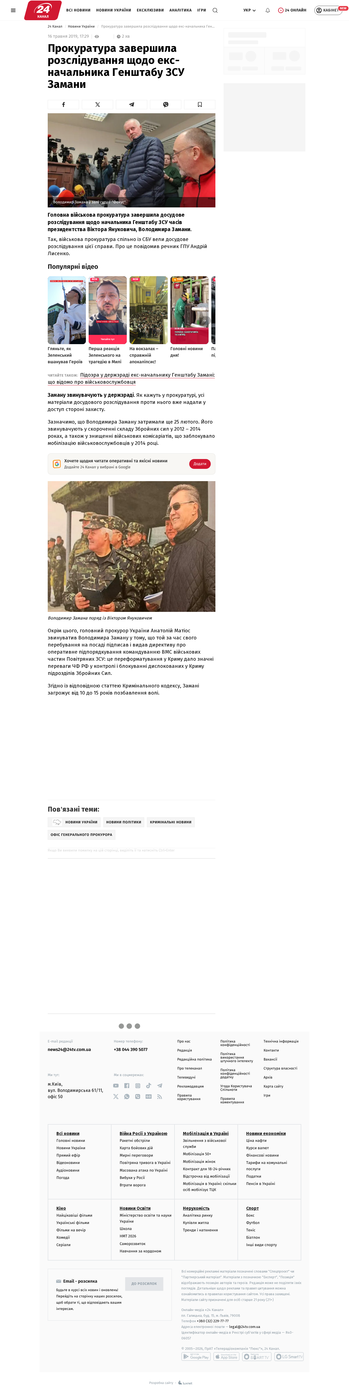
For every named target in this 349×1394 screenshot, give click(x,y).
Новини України (113, 10)
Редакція (184, 1050)
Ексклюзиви (150, 10)
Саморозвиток (133, 1243)
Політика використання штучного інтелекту (236, 1057)
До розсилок (144, 1284)
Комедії (63, 1237)
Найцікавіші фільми (74, 1215)
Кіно (61, 1208)
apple (226, 1356)
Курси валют (257, 1148)
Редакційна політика (194, 1059)
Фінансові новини (262, 1155)
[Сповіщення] (268, 10)
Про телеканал (189, 1068)
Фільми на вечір (71, 1230)
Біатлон (253, 1237)
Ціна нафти (256, 1140)
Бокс (250, 1215)
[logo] (43, 10)
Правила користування (188, 1097)
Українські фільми (72, 1222)
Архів (268, 1077)
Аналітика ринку (197, 1215)
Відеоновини (68, 1162)
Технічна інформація (281, 1041)
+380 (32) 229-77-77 (213, 1321)
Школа (126, 1228)
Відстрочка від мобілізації (206, 1176)
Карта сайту (273, 1086)
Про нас (184, 1041)
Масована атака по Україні (144, 1170)
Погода (62, 1177)
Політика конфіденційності (235, 1043)
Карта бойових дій (136, 1148)
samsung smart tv (289, 1356)
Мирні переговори (136, 1155)
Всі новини (78, 10)
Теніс (250, 1230)
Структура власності (280, 1068)
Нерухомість (196, 1208)
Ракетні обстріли (135, 1140)
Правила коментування (232, 1100)
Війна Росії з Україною (143, 1133)
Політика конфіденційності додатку (235, 1073)
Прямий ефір (68, 1155)
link (116, 1086)
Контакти (271, 1050)
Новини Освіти (135, 1208)
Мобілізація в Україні (206, 1133)
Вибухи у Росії (132, 1177)
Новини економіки (266, 1133)
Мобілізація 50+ (197, 1154)
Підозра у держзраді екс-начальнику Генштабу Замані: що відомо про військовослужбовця (131, 378)
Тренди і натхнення (200, 1230)
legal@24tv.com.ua (244, 1327)
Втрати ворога (133, 1185)
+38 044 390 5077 (131, 1049)
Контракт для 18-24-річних (206, 1169)
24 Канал (55, 26)
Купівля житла (196, 1222)
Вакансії (270, 1059)
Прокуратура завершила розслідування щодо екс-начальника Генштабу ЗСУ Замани (157, 26)
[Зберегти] (199, 104)
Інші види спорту (261, 1245)
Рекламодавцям (190, 1086)
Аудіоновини (67, 1170)
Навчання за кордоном (140, 1251)
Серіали (63, 1245)
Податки (253, 1176)
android (196, 1356)
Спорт (252, 1208)
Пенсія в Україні (260, 1183)
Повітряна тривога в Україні (145, 1162)
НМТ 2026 (128, 1236)
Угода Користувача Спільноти (236, 1088)
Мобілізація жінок (199, 1161)
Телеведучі (186, 1077)
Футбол (253, 1222)
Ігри (201, 10)
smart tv (257, 1356)
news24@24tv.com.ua (69, 1049)
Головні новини (70, 1140)
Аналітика (181, 10)
